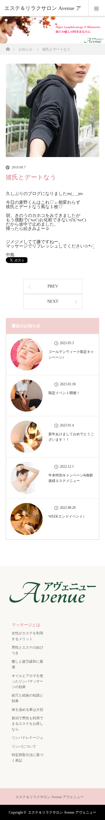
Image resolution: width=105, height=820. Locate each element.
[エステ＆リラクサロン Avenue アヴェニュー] (52, 605)
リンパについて (24, 746)
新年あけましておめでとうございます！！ (71, 437)
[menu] (96, 8)
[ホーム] (8, 47)
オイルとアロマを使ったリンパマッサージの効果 (27, 681)
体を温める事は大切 (27, 710)
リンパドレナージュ (27, 738)
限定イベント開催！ (64, 393)
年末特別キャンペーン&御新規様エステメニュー (70, 478)
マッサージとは (26, 625)
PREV (53, 286)
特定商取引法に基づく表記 (27, 757)
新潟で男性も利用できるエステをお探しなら (27, 723)
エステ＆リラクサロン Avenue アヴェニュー (62, 812)
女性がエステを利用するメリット (27, 636)
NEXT (52, 301)
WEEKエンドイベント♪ (66, 516)
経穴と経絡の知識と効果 (27, 698)
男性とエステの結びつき (27, 650)
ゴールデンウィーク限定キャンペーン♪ (71, 354)
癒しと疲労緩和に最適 (27, 664)
